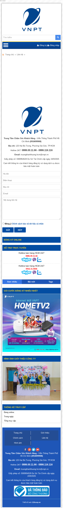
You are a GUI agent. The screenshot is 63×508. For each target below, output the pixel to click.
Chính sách (18, 438)
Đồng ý (24, 224)
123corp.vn (36, 502)
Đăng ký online (13, 240)
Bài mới (31, 282)
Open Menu (5, 45)
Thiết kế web (27, 502)
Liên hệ (45, 438)
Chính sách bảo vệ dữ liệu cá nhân (28, 224)
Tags (51, 282)
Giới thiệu (45, 433)
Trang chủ (9, 54)
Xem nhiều (12, 282)
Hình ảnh (18, 443)
